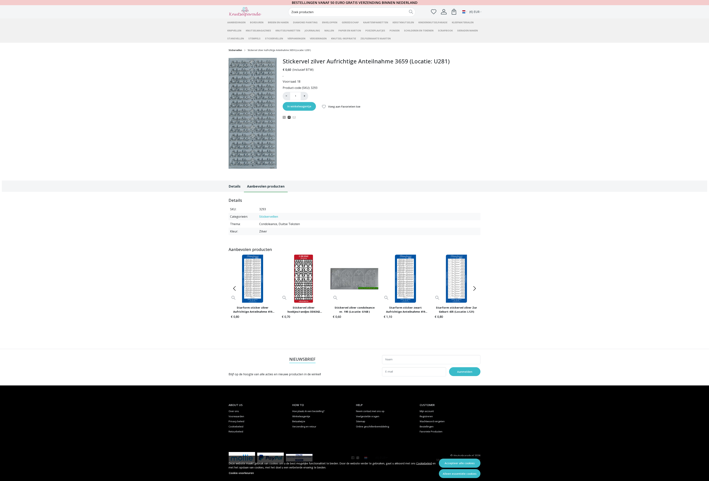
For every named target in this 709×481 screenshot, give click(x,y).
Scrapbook (445, 30)
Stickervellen (274, 38)
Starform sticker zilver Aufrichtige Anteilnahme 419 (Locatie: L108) (252, 310)
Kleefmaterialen (463, 22)
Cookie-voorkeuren (241, 473)
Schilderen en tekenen (419, 30)
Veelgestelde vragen (367, 416)
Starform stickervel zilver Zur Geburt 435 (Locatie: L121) (456, 309)
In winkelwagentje (299, 106)
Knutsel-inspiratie (343, 38)
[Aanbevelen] (295, 117)
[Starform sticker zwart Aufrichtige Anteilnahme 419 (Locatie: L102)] (405, 279)
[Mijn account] (444, 12)
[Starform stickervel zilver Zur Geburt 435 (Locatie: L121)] (456, 279)
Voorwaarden (236, 416)
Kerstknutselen (403, 22)
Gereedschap (350, 22)
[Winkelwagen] (454, 12)
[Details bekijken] (233, 298)
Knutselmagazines (258, 30)
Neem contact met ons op (370, 411)
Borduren (256, 22)
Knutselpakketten (287, 30)
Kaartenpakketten (375, 22)
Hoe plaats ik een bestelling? (308, 411)
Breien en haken (278, 22)
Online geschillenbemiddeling (372, 426)
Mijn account (427, 411)
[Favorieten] (433, 12)
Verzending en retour (304, 426)
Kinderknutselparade (432, 22)
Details (234, 186)
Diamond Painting (305, 22)
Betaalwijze (298, 421)
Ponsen (395, 30)
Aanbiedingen (236, 22)
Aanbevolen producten (266, 186)
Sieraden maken (467, 30)
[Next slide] (474, 288)
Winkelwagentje (301, 416)
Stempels (254, 38)
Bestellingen (427, 426)
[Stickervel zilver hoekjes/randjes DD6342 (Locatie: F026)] (304, 279)
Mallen (329, 30)
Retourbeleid (236, 431)
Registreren (426, 416)
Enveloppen (329, 22)
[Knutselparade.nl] (250, 12)
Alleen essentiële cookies (460, 473)
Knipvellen (234, 30)
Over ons (234, 411)
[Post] (285, 117)
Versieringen (318, 38)
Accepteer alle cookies (460, 463)
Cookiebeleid (424, 463)
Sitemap (360, 421)
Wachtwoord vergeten (432, 421)
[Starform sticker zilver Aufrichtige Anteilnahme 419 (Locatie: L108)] (253, 279)
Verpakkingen (296, 38)
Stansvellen (235, 38)
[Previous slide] (234, 288)
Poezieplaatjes (375, 30)
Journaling (312, 30)
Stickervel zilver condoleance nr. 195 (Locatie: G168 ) (355, 309)
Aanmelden (464, 371)
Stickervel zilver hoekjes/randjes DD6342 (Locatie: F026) (303, 310)
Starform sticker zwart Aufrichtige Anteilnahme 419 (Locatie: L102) (405, 310)
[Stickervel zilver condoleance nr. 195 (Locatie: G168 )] (354, 279)
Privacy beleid (236, 421)
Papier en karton (349, 30)
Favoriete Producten (431, 431)
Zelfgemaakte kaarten (375, 38)
